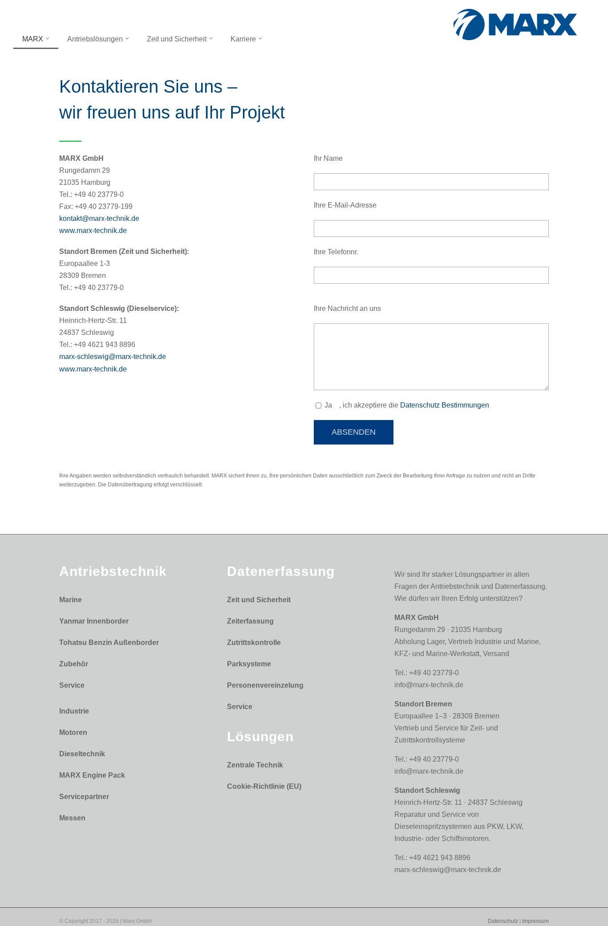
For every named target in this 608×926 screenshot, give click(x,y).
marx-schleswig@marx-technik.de (112, 356)
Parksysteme (249, 664)
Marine (70, 600)
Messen (72, 818)
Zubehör (73, 664)
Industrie (74, 711)
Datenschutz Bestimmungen (444, 405)
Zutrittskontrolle (254, 642)
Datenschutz (503, 921)
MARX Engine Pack (92, 775)
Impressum (535, 921)
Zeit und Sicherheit (259, 600)
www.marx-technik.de (93, 230)
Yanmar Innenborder (94, 621)
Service (72, 685)
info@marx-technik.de (428, 685)
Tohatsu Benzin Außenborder (109, 642)
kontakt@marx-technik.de (99, 218)
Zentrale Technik (255, 765)
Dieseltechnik (82, 754)
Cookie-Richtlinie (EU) (264, 786)
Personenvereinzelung (265, 685)
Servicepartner (84, 796)
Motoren (73, 732)
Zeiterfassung (250, 621)
